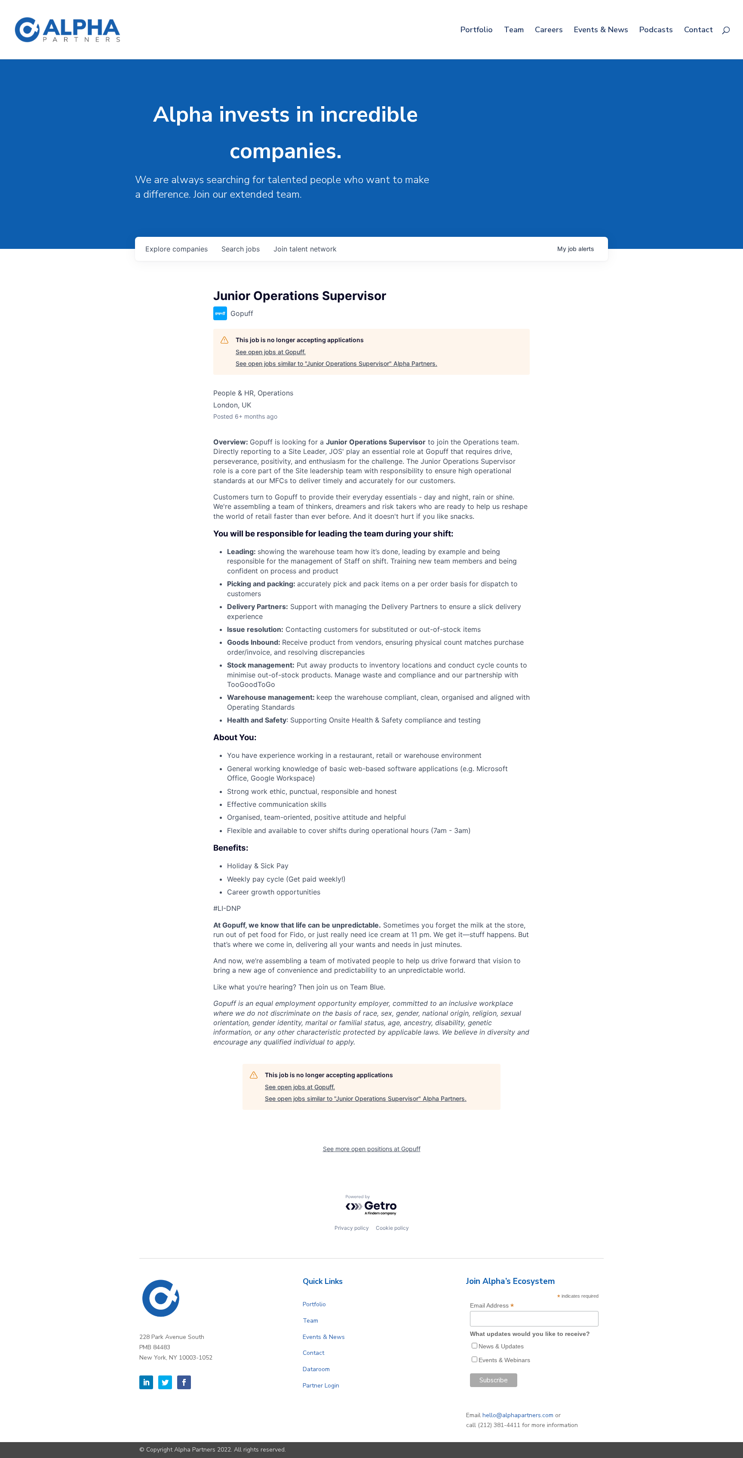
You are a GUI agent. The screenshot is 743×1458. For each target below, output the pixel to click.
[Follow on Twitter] (165, 1382)
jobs (240, 249)
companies (176, 249)
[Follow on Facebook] (184, 1382)
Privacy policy (352, 1228)
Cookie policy (392, 1228)
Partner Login (321, 1385)
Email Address (492, 1306)
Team (514, 31)
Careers (549, 31)
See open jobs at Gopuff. (271, 351)
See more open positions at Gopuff (372, 1148)
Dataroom (316, 1369)
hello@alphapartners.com (517, 1415)
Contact (698, 31)
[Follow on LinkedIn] (146, 1382)
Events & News (601, 31)
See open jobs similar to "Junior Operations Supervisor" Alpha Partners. (336, 363)
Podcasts (656, 31)
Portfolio (477, 31)
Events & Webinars (504, 1360)
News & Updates (501, 1346)
